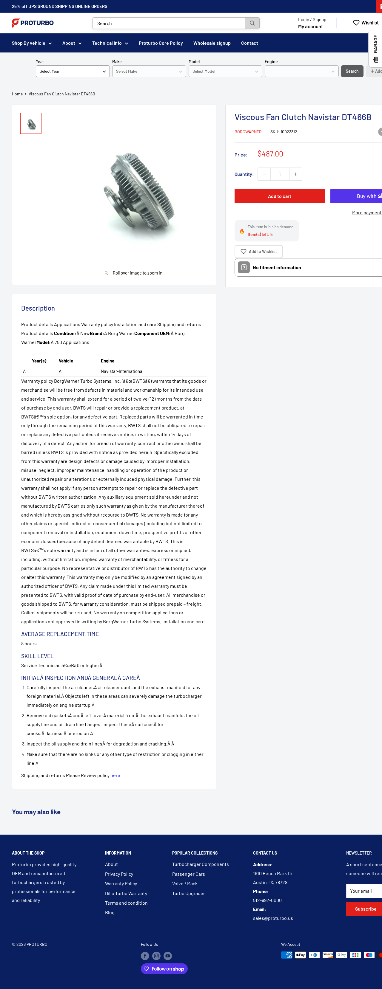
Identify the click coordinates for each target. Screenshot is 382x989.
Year (40, 61)
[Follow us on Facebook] (145, 955)
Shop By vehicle (28, 43)
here (115, 775)
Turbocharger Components (200, 864)
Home (17, 93)
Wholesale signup (212, 43)
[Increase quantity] (295, 174)
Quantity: (244, 174)
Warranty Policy (121, 883)
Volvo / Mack (185, 883)
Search (352, 71)
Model (194, 61)
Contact (249, 43)
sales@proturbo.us (273, 918)
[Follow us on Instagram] (156, 955)
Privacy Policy (119, 874)
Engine (271, 61)
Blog (110, 912)
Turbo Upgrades (189, 893)
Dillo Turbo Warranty (126, 893)
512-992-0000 (267, 900)
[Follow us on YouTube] (168, 955)
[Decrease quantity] (264, 174)
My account (310, 26)
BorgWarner (248, 131)
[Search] (252, 23)
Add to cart (279, 196)
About (68, 43)
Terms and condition (126, 903)
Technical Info (107, 43)
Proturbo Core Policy (161, 43)
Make (117, 61)
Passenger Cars (188, 874)
